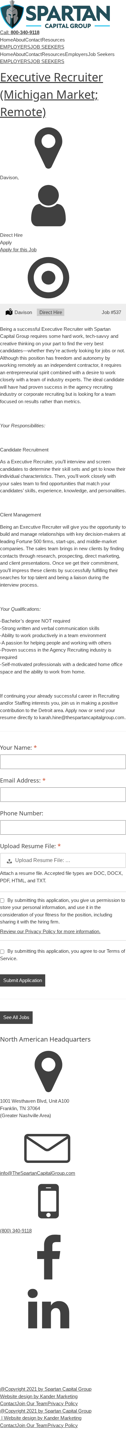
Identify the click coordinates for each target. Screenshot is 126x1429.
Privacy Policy (62, 1403)
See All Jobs (16, 1017)
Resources (53, 39)
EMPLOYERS (15, 47)
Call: (19, 32)
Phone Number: (21, 813)
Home (6, 39)
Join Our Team (31, 1403)
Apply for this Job (18, 249)
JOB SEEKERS (47, 47)
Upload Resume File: (29, 846)
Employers (76, 54)
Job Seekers (101, 54)
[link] (48, 1259)
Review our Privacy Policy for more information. (50, 931)
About (19, 39)
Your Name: (17, 747)
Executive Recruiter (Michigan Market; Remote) (51, 94)
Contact (33, 39)
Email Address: (21, 780)
